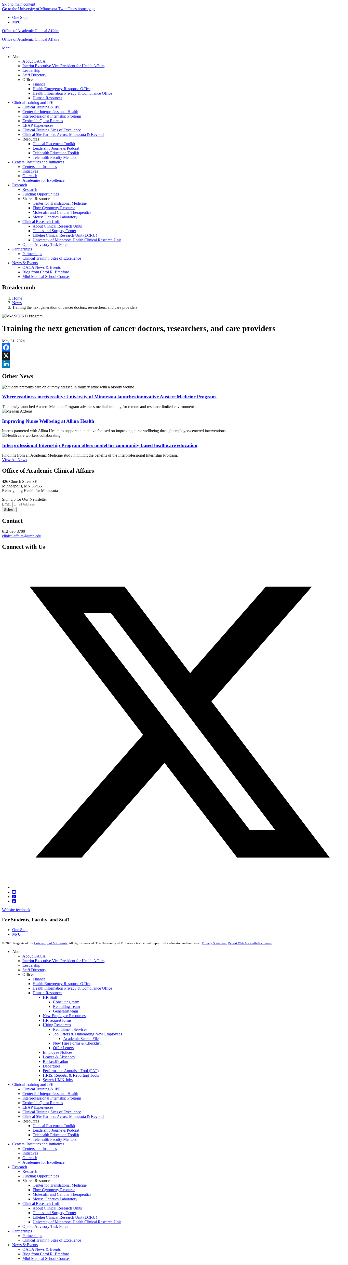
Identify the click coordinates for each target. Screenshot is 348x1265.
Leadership (31, 965)
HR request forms (57, 1020)
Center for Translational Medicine (60, 1185)
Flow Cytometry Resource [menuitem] (54, 208)
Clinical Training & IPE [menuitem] (41, 107)
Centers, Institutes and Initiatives (38, 1144)
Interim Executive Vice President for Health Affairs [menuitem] (63, 66)
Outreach (29, 1158)
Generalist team (65, 1011)
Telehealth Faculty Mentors (54, 1139)
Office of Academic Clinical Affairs (30, 31)
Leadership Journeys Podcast (56, 1130)
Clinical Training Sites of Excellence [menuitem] (51, 130)
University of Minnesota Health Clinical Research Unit (77, 1222)
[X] (174, 356)
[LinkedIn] (174, 364)
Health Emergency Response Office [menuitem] (61, 89)
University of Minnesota (51, 943)
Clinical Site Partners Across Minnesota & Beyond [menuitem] (63, 134)
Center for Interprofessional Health (50, 1093)
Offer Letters (63, 1048)
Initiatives (30, 1153)
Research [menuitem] (19, 185)
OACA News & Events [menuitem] (41, 267)
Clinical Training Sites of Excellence (51, 1112)
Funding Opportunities (40, 1176)
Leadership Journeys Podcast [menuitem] (56, 148)
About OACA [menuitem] (34, 61)
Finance (39, 979)
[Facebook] (174, 347)
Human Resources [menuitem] (47, 98)
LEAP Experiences (37, 1107)
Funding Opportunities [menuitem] (40, 194)
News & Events (25, 1245)
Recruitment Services (70, 1029)
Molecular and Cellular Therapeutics (62, 1194)
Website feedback (16, 910)
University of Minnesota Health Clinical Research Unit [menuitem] (77, 240)
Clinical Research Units (41, 1203)
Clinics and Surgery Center (54, 1213)
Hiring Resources (57, 1025)
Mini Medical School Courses (46, 1258)
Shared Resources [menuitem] (36, 198)
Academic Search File (81, 1038)
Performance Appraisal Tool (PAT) (71, 1071)
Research (19, 1167)
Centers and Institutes (39, 1148)
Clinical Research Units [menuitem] (41, 221)
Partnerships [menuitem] (22, 249)
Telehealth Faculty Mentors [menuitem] (54, 157)
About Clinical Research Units (57, 1208)
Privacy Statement (214, 943)
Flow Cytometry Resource (54, 1190)
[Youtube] (14, 892)
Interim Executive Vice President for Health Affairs (63, 961)
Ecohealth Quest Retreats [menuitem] (42, 121)
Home (17, 298)
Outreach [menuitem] (29, 176)
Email (6, 504)
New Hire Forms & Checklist (76, 1043)
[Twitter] (179, 887)
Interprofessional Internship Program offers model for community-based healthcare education (99, 445)
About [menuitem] (17, 56)
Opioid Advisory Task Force (45, 1226)
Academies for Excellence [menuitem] (43, 180)
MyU (16, 22)
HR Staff (50, 997)
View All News (14, 460)
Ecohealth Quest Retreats (42, 1103)
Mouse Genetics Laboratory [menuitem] (55, 217)
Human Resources (47, 993)
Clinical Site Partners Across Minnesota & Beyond (63, 1116)
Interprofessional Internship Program (51, 1098)
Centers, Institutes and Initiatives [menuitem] (38, 162)
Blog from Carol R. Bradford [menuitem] (45, 272)
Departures (51, 1066)
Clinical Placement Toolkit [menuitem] (54, 144)
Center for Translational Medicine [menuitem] (60, 203)
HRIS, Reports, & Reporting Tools (71, 1075)
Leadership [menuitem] (31, 70)
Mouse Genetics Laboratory (55, 1199)
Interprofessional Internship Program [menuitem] (51, 116)
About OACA (34, 956)
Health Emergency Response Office (61, 983)
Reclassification (55, 1061)
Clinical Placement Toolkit (54, 1125)
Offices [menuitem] (28, 79)
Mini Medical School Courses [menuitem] (46, 276)
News (17, 303)
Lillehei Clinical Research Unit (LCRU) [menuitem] (65, 235)
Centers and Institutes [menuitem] (39, 166)
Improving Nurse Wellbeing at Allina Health (48, 421)
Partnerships (22, 1231)
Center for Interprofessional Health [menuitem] (50, 111)
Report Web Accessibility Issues (250, 943)
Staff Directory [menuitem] (34, 75)
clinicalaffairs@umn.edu (21, 536)
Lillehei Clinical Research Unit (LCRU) (65, 1217)
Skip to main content (18, 4)
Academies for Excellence (43, 1162)
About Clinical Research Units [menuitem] (57, 226)
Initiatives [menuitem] (30, 171)
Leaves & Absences (59, 1057)
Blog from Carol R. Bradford (45, 1254)
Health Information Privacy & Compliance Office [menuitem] (72, 93)
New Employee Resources (64, 1016)
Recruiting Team (66, 1006)
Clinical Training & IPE (41, 1089)
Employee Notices (57, 1052)
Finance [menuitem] (39, 84)
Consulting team (66, 1002)
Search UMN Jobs (58, 1080)
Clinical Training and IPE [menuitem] (32, 102)
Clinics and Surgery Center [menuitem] (54, 231)
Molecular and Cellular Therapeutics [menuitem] (62, 212)
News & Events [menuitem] (25, 263)
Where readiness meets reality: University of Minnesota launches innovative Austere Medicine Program (109, 396)
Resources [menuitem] (30, 139)
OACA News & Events (41, 1249)
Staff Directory (34, 970)
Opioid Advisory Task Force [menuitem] (45, 244)
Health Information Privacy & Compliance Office (72, 988)
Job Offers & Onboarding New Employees (87, 1034)
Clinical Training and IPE (32, 1084)
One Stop (20, 17)
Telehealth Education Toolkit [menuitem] (56, 153)
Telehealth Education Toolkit (56, 1135)
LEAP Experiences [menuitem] (37, 125)
